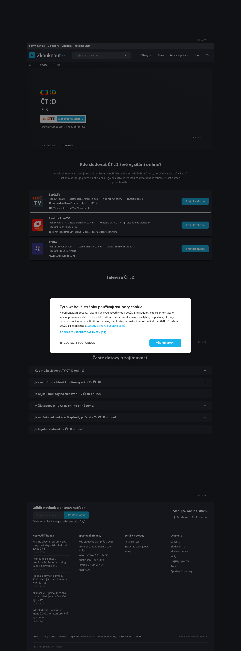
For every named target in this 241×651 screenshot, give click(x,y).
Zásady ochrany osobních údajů (106, 325)
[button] (120, 332)
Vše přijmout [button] (165, 342)
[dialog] (120, 325)
